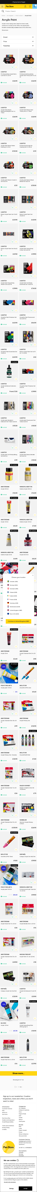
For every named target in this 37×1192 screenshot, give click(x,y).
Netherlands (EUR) (15, 606)
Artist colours (19, 15)
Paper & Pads (22, 1113)
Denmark (21, 1155)
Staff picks (22, 1121)
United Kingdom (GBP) (16, 610)
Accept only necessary (10, 1182)
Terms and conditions (8, 1125)
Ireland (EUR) (13, 596)
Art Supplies (10, 15)
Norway (21, 1154)
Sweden (21, 1152)
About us (4, 1112)
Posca (20, 1132)
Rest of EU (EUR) (14, 614)
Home (3, 15)
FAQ (3, 1110)
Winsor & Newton (23, 1134)
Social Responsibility (7, 1122)
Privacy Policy (6, 1127)
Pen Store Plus (6, 1118)
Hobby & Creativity (24, 1110)
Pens (20, 1112)
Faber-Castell (22, 1130)
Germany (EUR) (14, 603)
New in (21, 1119)
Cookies (4, 1129)
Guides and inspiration (8, 1120)
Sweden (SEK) (14, 581)
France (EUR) (13, 599)
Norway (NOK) (14, 585)
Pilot (20, 1126)
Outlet (20, 1117)
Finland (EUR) (13, 592)
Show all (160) (23, 1136)
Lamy (20, 1128)
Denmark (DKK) (14, 588)
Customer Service (7, 1108)
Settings (11, 1188)
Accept (25, 1188)
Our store (4, 1114)
